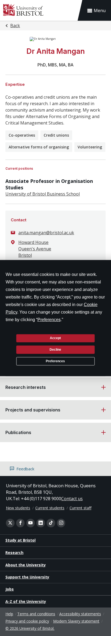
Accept (55, 338)
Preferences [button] (49, 319)
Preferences (55, 361)
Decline (55, 349)
